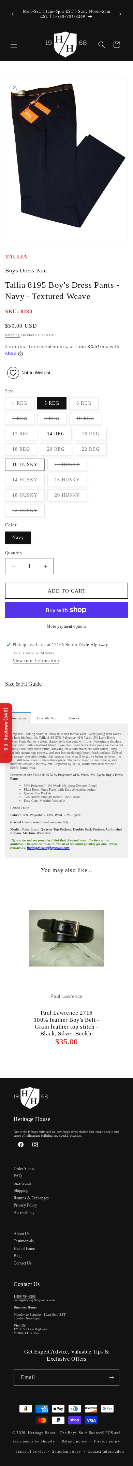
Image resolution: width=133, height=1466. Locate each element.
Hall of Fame (24, 1248)
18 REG (24, 450)
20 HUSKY (71, 497)
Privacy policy (107, 1441)
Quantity (14, 552)
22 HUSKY (28, 512)
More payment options (67, 626)
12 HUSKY (71, 466)
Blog (17, 1255)
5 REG (51, 403)
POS (109, 1433)
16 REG (94, 435)
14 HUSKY (28, 481)
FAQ (18, 1175)
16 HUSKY (71, 481)
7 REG (23, 420)
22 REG (94, 450)
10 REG (88, 420)
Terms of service (30, 1451)
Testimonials (24, 1241)
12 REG (24, 435)
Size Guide (22, 1183)
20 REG (59, 450)
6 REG (87, 404)
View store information (36, 660)
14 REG (56, 433)
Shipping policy (66, 1451)
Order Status (24, 1168)
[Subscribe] (111, 1378)
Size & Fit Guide (23, 684)
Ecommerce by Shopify (34, 1441)
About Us (22, 1233)
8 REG (55, 420)
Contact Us (23, 1263)
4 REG (23, 404)
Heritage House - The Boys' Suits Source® (66, 1433)
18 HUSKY (28, 497)
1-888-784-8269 (24, 1296)
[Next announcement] (120, 13)
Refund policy (74, 1441)
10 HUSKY (25, 464)
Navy (18, 537)
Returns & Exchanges (31, 1198)
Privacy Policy (25, 1205)
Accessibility (24, 1212)
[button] (13, 44)
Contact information (106, 1451)
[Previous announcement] (12, 13)
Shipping (12, 335)
